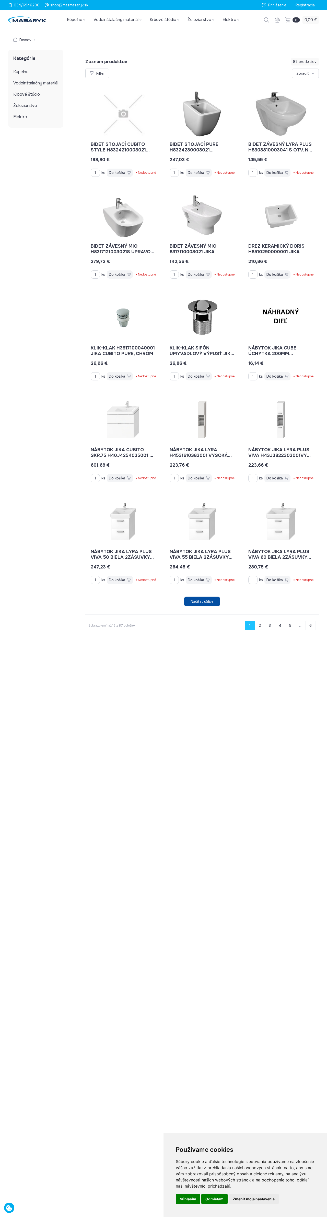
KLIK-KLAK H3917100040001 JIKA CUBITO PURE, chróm (123, 350)
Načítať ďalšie (202, 601)
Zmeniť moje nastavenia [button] (254, 1199)
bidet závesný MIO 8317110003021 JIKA (193, 249)
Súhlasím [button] (188, 1199)
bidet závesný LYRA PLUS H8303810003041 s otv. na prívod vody (280, 149)
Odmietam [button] (214, 1199)
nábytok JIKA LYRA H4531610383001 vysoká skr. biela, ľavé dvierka (200, 455)
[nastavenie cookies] (9, 1208)
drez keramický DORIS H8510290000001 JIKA (276, 249)
